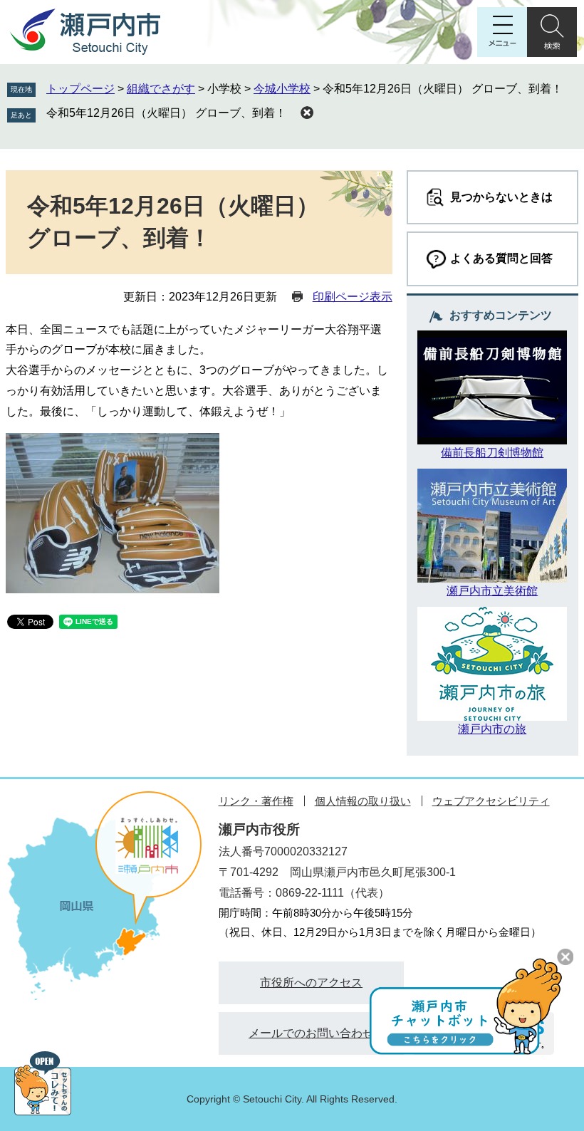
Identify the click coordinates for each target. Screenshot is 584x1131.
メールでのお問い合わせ (311, 1033)
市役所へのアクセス (311, 982)
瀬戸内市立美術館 (492, 591)
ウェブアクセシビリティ (491, 801)
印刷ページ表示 (352, 297)
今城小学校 (282, 89)
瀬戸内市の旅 (492, 729)
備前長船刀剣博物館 (492, 453)
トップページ (80, 89)
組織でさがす (161, 89)
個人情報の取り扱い (363, 801)
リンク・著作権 (256, 801)
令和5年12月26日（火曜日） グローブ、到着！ (166, 113)
